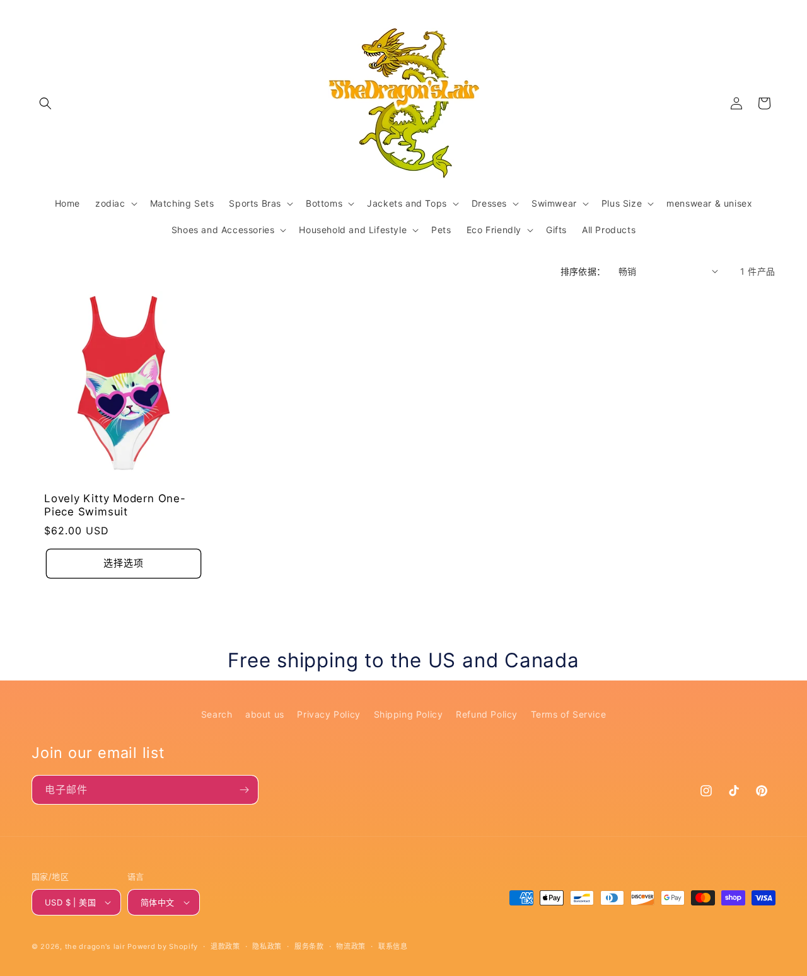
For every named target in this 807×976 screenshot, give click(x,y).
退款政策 (225, 946)
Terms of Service (569, 714)
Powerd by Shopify (162, 946)
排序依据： (583, 271)
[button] (45, 103)
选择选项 (123, 563)
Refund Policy (487, 714)
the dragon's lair (95, 946)
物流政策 (351, 946)
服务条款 (309, 946)
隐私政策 (267, 946)
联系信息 (393, 946)
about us (264, 714)
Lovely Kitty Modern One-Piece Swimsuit (115, 505)
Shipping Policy (408, 714)
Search (217, 714)
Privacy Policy (328, 714)
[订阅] (244, 790)
